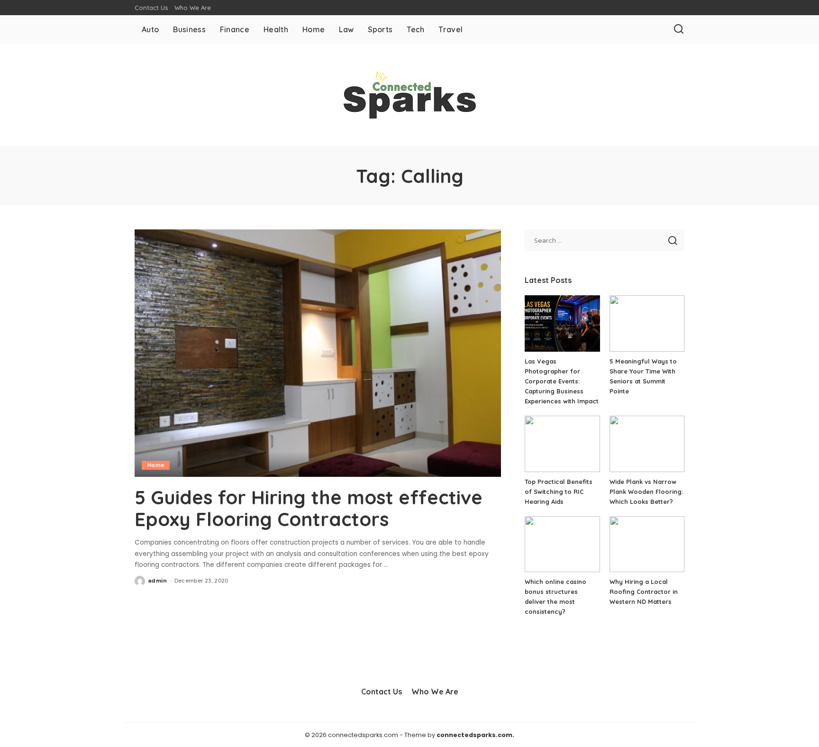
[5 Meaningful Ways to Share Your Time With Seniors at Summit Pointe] (647, 323)
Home (155, 465)
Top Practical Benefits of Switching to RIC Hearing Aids (558, 491)
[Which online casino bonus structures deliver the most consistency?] (562, 544)
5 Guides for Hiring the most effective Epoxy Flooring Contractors (308, 508)
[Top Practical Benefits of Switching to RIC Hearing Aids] (562, 444)
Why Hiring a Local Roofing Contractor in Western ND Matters (644, 591)
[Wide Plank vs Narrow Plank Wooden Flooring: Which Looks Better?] (647, 444)
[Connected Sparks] (409, 94)
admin (157, 580)
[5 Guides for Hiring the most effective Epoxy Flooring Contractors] (318, 353)
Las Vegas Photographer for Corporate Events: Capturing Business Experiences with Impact (562, 381)
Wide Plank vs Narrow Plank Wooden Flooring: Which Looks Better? (646, 491)
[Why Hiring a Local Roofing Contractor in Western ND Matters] (647, 544)
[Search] (678, 29)
